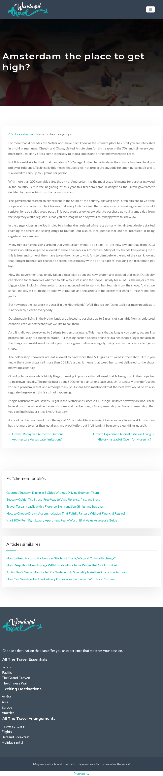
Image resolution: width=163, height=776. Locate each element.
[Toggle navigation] (150, 9)
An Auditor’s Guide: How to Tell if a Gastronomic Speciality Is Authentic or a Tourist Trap (66, 572)
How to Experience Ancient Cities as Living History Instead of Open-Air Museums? (122, 436)
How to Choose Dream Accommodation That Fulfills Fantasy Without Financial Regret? (65, 513)
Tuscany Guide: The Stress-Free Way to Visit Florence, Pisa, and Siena (53, 499)
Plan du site (81, 773)
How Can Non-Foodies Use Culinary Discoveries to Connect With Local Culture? (60, 579)
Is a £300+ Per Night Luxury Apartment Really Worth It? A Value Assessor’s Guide (61, 520)
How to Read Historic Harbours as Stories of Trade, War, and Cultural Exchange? (61, 558)
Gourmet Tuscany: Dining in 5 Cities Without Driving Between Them (52, 492)
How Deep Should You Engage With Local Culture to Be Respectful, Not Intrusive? (61, 565)
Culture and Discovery (24, 134)
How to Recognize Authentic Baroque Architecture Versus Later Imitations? (37, 436)
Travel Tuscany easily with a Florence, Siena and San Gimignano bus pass (55, 506)
